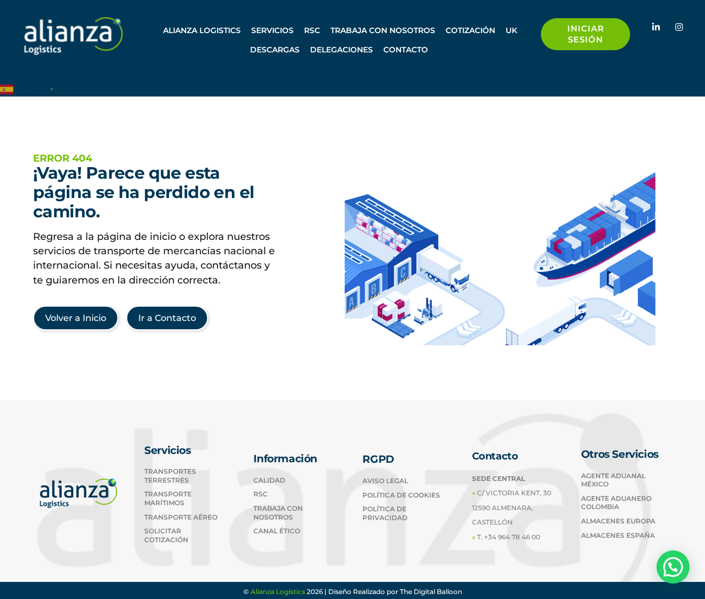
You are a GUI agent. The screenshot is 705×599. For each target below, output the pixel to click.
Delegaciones (341, 50)
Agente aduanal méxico (613, 480)
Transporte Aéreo (181, 517)
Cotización (470, 30)
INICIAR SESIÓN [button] (585, 34)
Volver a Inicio (75, 318)
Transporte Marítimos (168, 498)
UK (511, 30)
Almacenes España (618, 535)
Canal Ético (276, 531)
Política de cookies (401, 495)
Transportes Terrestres (170, 475)
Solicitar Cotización (166, 535)
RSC (312, 30)
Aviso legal (385, 481)
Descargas (275, 50)
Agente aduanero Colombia (616, 502)
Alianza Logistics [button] (202, 30)
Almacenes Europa (618, 521)
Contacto (405, 50)
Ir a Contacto (167, 318)
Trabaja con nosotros (382, 30)
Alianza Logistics (278, 591)
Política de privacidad (385, 513)
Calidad (269, 480)
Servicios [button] (272, 30)
